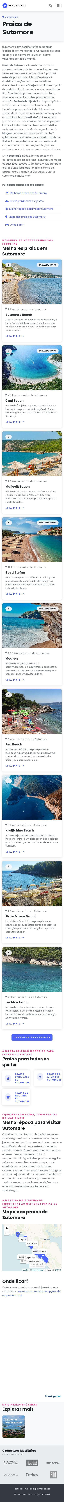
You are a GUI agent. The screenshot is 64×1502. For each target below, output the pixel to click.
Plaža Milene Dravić (20, 916)
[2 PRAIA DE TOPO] (32, 367)
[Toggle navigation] (58, 5)
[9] (32, 969)
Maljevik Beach (17, 486)
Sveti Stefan (15, 572)
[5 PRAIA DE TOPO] (32, 625)
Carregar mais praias (32, 1037)
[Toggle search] (50, 5)
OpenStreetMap (37, 1270)
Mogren (11, 658)
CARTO (58, 1270)
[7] (32, 797)
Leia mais (13, 336)
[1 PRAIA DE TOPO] (32, 281)
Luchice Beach (17, 1002)
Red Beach (13, 744)
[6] (32, 711)
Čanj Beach (14, 400)
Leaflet (25, 1270)
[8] (32, 883)
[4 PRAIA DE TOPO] (32, 539)
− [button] (7, 1233)
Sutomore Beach (18, 314)
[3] (32, 453)
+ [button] (7, 1228)
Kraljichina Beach (19, 830)
